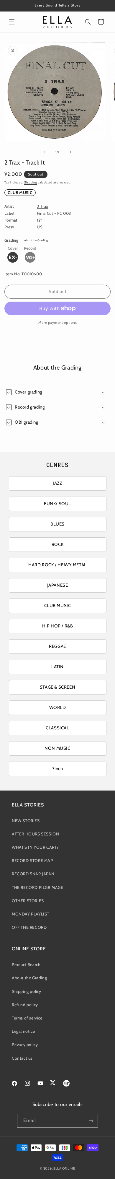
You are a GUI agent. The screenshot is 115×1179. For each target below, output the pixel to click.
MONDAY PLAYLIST (30, 914)
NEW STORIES (26, 820)
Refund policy (25, 1004)
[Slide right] (70, 152)
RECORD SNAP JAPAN (33, 873)
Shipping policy (26, 991)
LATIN (57, 666)
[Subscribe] (91, 1121)
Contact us (22, 1058)
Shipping (30, 182)
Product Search (26, 964)
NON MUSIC (57, 748)
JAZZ (57, 483)
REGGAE (57, 646)
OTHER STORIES (28, 900)
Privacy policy (25, 1044)
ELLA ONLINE (64, 1168)
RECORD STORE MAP (32, 860)
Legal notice (23, 1031)
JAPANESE (57, 585)
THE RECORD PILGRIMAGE (37, 887)
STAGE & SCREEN (57, 687)
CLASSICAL (57, 728)
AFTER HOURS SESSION (35, 834)
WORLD (57, 707)
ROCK (57, 544)
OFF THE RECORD (29, 927)
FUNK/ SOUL (57, 503)
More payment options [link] (57, 322)
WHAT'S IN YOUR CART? (35, 847)
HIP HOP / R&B (57, 626)
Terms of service (27, 1018)
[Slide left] (44, 152)
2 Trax (42, 206)
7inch (57, 768)
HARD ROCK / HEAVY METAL (57, 564)
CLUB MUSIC (20, 192)
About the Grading (36, 240)
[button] (11, 21)
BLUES (57, 524)
